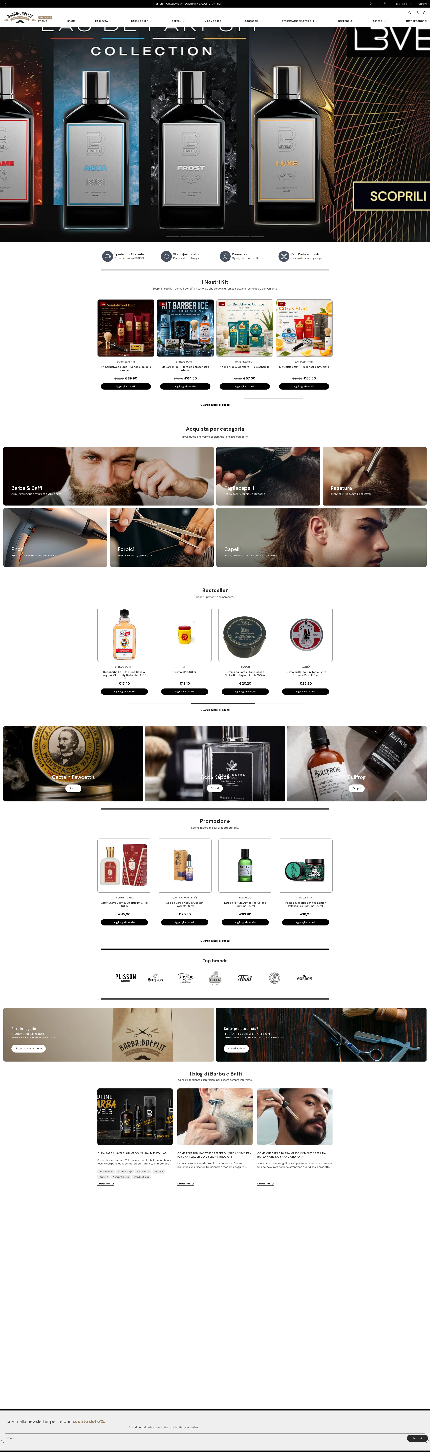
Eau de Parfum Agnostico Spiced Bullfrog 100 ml (245, 904)
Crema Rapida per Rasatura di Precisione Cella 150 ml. (185, 673)
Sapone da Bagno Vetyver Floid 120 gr (124, 673)
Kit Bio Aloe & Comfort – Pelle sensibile (244, 367)
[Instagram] (384, 3)
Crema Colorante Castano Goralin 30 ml (245, 673)
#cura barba (143, 1171)
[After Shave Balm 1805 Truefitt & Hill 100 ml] (124, 866)
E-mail (11, 1438)
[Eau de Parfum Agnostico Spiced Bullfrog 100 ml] (245, 866)
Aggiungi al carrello (126, 386)
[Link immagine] (108, 476)
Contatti (422, 3)
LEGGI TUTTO (105, 1183)
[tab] (172, 237)
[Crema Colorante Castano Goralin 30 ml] (245, 635)
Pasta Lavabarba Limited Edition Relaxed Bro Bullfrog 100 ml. (305, 904)
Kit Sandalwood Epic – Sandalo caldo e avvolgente (126, 368)
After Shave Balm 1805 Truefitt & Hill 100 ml (124, 904)
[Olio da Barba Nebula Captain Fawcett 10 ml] (185, 866)
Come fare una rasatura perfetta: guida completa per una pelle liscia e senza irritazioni (214, 1155)
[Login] (417, 12)
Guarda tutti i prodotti (215, 405)
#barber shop (125, 1171)
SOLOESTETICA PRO (209, 3)
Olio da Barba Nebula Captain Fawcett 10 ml (185, 904)
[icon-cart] (424, 12)
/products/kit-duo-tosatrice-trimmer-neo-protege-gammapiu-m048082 (45, 28)
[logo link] (125, 978)
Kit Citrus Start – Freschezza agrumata (304, 367)
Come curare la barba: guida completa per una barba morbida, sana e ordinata (291, 1155)
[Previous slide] (6, 4)
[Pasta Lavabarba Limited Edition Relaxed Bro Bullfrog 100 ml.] (306, 866)
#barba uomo (106, 1171)
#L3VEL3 (159, 1171)
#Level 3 (103, 1177)
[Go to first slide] (371, 4)
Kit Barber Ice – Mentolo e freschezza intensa (185, 368)
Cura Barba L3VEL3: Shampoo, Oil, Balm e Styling (131, 1153)
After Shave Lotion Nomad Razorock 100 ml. (306, 673)
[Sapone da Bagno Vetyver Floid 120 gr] (124, 635)
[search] (410, 12)
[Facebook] (379, 3)
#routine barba (141, 1177)
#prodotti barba (121, 1177)
